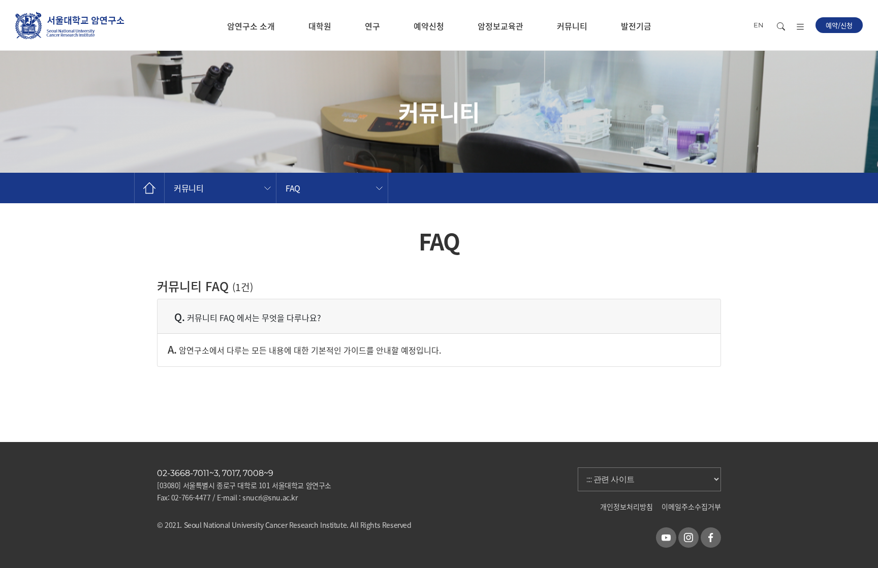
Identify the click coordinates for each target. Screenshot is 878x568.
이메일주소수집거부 (691, 506)
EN (759, 25)
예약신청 (429, 26)
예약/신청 (839, 25)
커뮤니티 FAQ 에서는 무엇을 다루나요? (247, 316)
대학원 (319, 26)
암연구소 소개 (251, 26)
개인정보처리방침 (626, 506)
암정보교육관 (500, 26)
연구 (372, 26)
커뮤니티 (572, 26)
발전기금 (636, 26)
